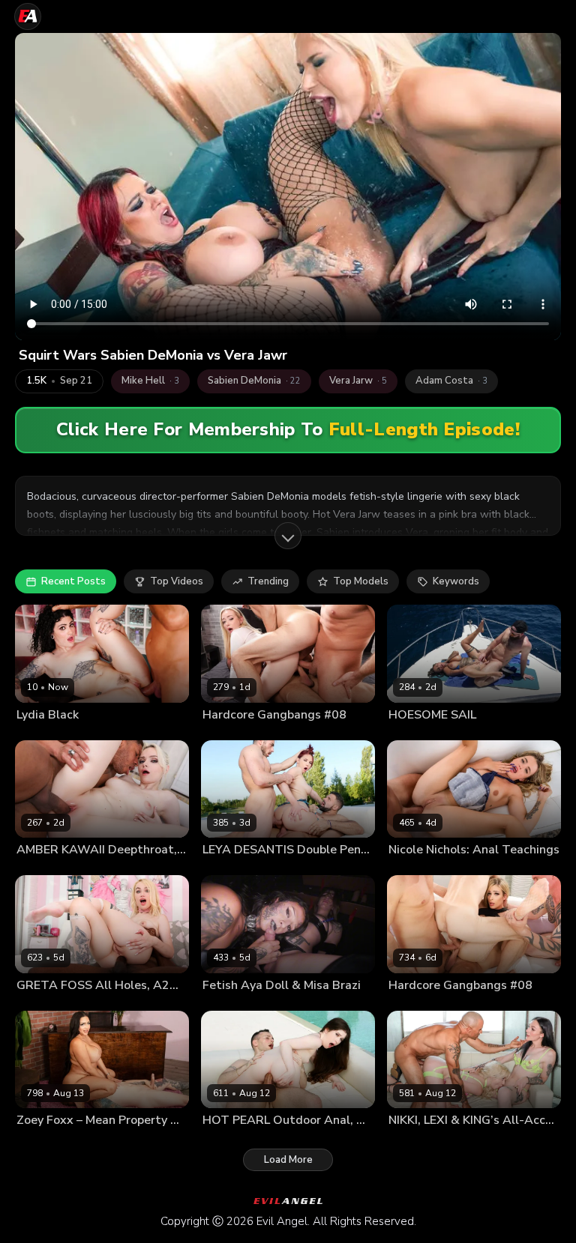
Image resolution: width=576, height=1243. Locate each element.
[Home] (27, 16)
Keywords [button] (456, 581)
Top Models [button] (360, 581)
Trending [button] (268, 581)
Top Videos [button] (176, 581)
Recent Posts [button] (73, 581)
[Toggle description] (288, 535)
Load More (288, 1160)
